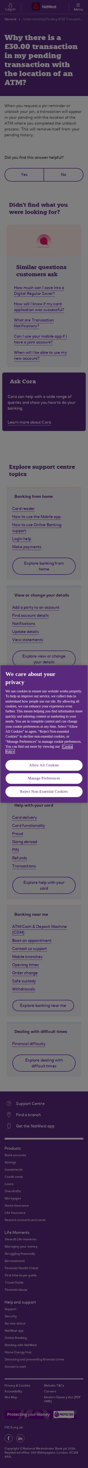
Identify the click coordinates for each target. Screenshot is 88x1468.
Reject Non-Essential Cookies (44, 791)
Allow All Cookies (44, 765)
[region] (44, 734)
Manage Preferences (44, 778)
